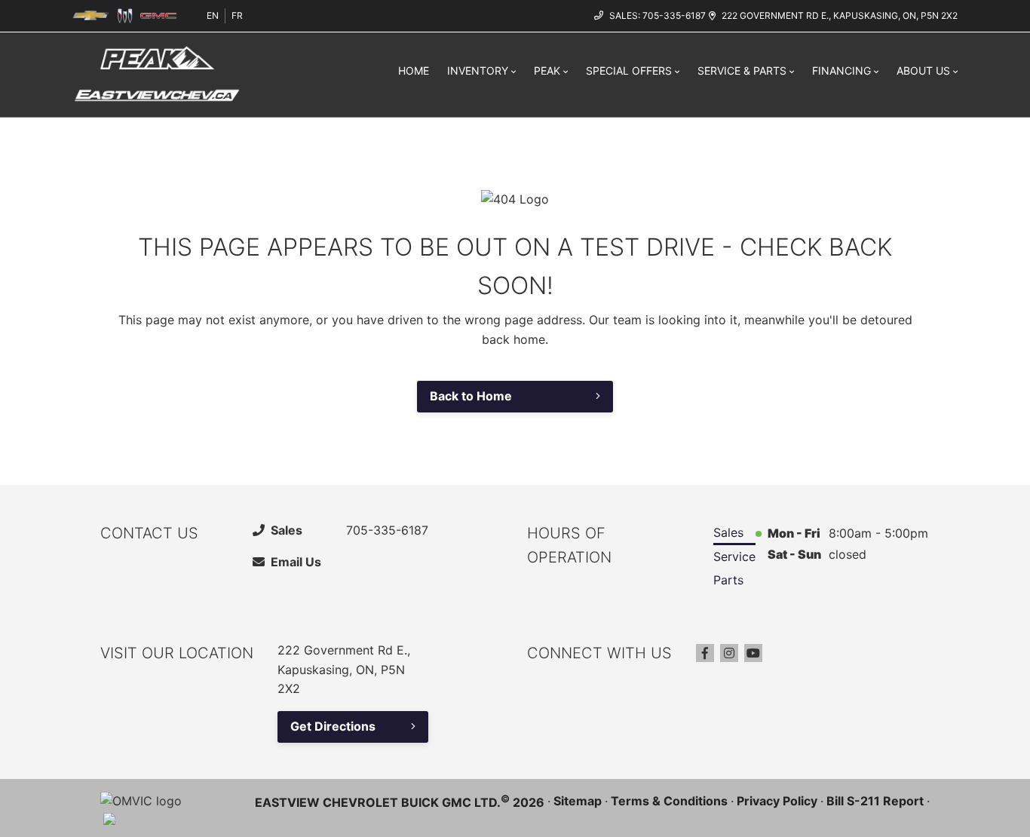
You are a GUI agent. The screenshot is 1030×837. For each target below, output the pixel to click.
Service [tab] (734, 556)
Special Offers (629, 70)
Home (413, 70)
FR (237, 15)
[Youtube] (753, 653)
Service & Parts (741, 70)
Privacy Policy (777, 800)
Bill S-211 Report (875, 800)
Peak (547, 70)
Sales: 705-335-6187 (657, 15)
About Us (923, 70)
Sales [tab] (728, 532)
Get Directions (333, 726)
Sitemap (577, 800)
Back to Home (471, 395)
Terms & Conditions (669, 800)
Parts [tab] (728, 579)
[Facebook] (705, 653)
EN (213, 15)
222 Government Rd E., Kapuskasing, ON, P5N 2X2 (840, 15)
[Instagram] (729, 653)
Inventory (477, 70)
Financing (841, 70)
